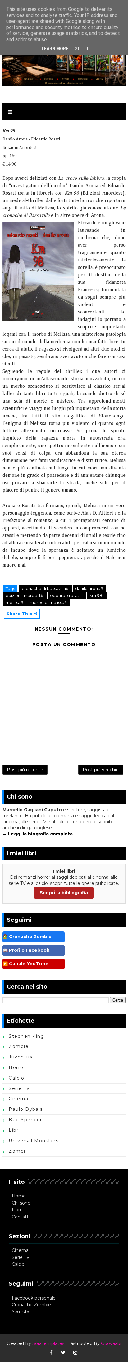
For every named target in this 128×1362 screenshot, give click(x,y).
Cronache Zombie (31, 1305)
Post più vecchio (101, 770)
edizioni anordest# (25, 595)
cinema (18, 1098)
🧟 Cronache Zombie (27, 936)
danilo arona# (89, 588)
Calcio (18, 1264)
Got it (82, 48)
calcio (16, 1078)
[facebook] (51, 1352)
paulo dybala (26, 1109)
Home (19, 1196)
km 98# (97, 595)
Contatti (21, 1217)
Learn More (55, 48)
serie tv (19, 1088)
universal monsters (33, 1141)
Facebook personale (34, 1298)
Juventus (20, 1057)
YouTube (21, 1311)
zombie (19, 1046)
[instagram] (75, 1352)
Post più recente (25, 770)
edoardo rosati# (67, 595)
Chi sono (21, 1203)
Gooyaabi (111, 1343)
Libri (16, 1210)
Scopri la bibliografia (64, 892)
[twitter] (63, 1352)
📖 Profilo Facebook (25, 950)
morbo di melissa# (48, 602)
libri (14, 1130)
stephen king (26, 1036)
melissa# (15, 602)
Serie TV (21, 1257)
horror (17, 1067)
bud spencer (25, 1120)
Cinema (20, 1250)
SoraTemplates (48, 1343)
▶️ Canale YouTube (25, 964)
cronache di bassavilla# (46, 588)
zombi (17, 1151)
